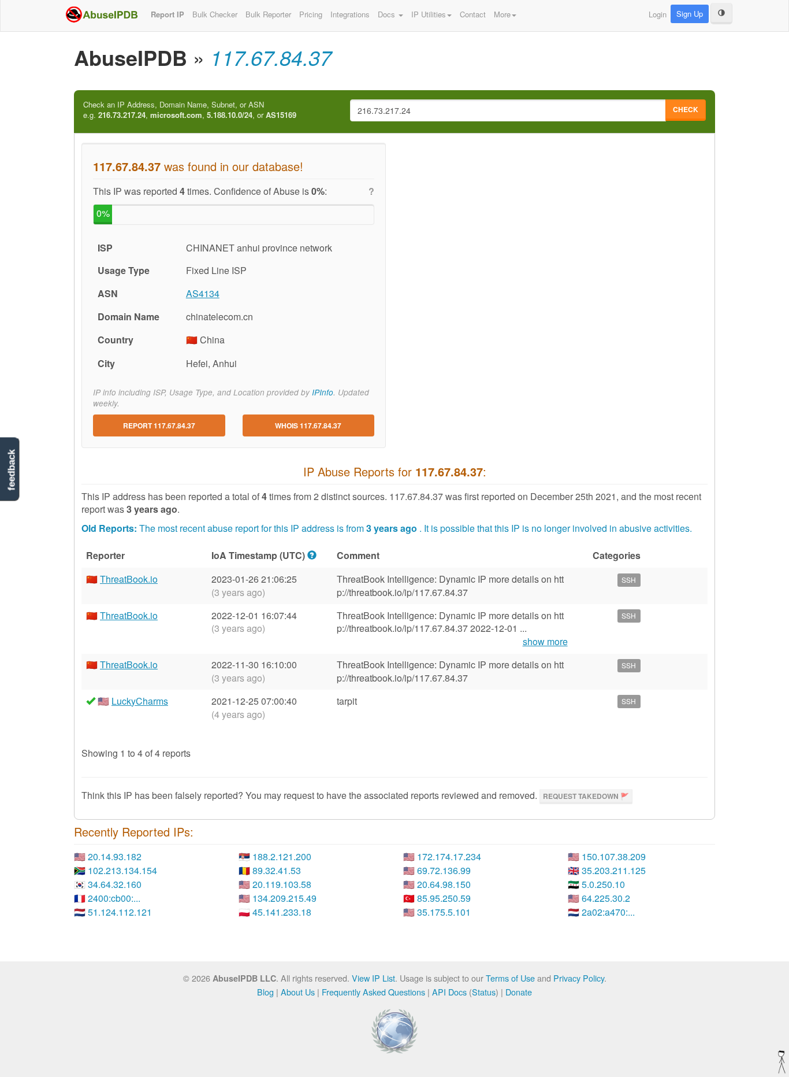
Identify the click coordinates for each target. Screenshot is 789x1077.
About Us (298, 992)
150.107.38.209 (614, 856)
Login (658, 14)
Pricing (310, 14)
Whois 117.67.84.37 (308, 425)
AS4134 (202, 293)
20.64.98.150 (444, 884)
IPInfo (322, 392)
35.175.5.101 (444, 912)
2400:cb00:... (114, 898)
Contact (473, 14)
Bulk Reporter (268, 14)
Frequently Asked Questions (373, 992)
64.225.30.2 (606, 898)
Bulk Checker (214, 14)
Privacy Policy (578, 978)
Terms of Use (510, 978)
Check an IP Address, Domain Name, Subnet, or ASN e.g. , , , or (189, 110)
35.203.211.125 (614, 870)
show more (545, 641)
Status (484, 992)
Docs (387, 14)
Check (685, 109)
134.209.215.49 (284, 898)
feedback (11, 469)
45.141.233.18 (281, 912)
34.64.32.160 (115, 884)
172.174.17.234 (449, 856)
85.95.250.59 (444, 898)
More (502, 14)
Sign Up (689, 13)
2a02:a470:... (608, 912)
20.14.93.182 (115, 856)
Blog (265, 992)
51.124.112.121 (120, 912)
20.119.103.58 (281, 884)
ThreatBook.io (129, 579)
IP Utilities (428, 14)
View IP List (373, 978)
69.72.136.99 (444, 870)
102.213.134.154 (122, 870)
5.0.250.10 (603, 884)
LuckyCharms (139, 701)
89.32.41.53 (276, 870)
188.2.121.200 (281, 856)
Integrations (350, 14)
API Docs (449, 992)
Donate (518, 992)
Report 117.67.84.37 (159, 425)
